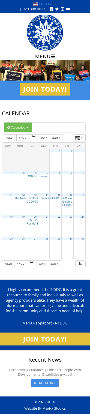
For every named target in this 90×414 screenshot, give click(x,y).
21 (47, 216)
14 (47, 194)
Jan (43, 137)
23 (71, 216)
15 (59, 194)
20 (35, 216)
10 (82, 172)
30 (71, 238)
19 (23, 216)
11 (11, 194)
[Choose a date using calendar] (33, 137)
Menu (43, 56)
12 (23, 194)
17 (82, 194)
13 (35, 194)
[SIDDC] (45, 32)
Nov (23, 137)
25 (11, 238)
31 (82, 238)
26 (23, 238)
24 (82, 216)
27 (35, 238)
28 (47, 238)
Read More (45, 383)
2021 (11, 137)
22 (59, 216)
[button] (80, 264)
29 (59, 238)
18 (11, 216)
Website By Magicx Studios (45, 408)
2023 (55, 137)
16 (71, 194)
